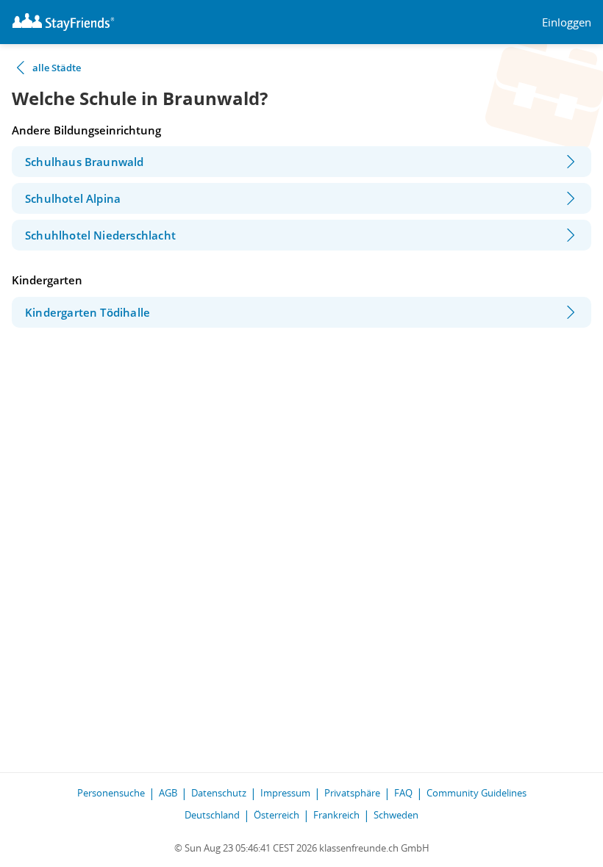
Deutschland (212, 814)
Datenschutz (218, 792)
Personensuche (111, 792)
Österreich (276, 814)
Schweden (396, 814)
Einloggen (566, 22)
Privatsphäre (352, 792)
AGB (168, 792)
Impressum (285, 792)
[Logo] (63, 22)
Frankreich (336, 814)
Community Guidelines (477, 792)
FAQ (403, 792)
